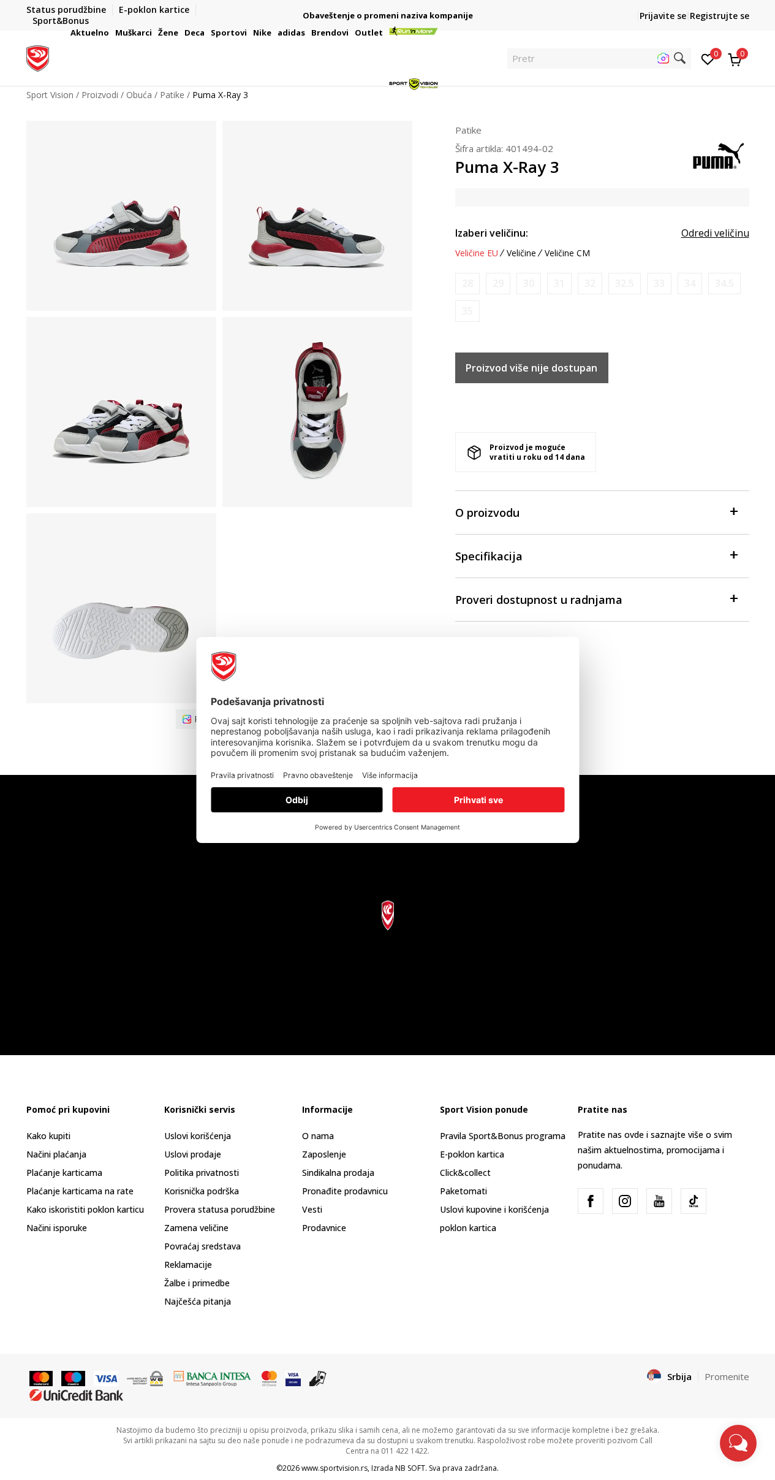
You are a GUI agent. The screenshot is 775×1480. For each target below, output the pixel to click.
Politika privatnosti (201, 1172)
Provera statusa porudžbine (219, 1209)
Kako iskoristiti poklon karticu (85, 1209)
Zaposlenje (324, 1154)
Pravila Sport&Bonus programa (502, 1136)
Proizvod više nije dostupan (531, 368)
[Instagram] (625, 1201)
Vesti (312, 1209)
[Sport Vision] (37, 57)
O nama (318, 1136)
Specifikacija (489, 556)
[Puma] (718, 154)
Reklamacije (188, 1264)
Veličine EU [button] (476, 253)
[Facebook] (590, 1201)
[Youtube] (659, 1201)
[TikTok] (693, 1201)
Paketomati (463, 1191)
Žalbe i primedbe (197, 1283)
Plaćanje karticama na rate (80, 1191)
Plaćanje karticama (64, 1172)
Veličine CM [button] (567, 253)
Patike (468, 130)
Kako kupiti (48, 1136)
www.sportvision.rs (334, 1468)
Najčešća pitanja (197, 1301)
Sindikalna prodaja (338, 1172)
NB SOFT (410, 1468)
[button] (111, 32)
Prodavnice (324, 1228)
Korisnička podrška (201, 1191)
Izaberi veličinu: (491, 232)
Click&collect (465, 1172)
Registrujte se (719, 15)
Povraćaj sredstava (202, 1246)
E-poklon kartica (472, 1154)
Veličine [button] (521, 253)
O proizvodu (487, 512)
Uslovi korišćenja (197, 1136)
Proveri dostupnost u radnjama (538, 599)
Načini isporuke (56, 1228)
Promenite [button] (727, 1376)
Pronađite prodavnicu (345, 1191)
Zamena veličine (196, 1228)
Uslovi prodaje (192, 1154)
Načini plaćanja (56, 1154)
